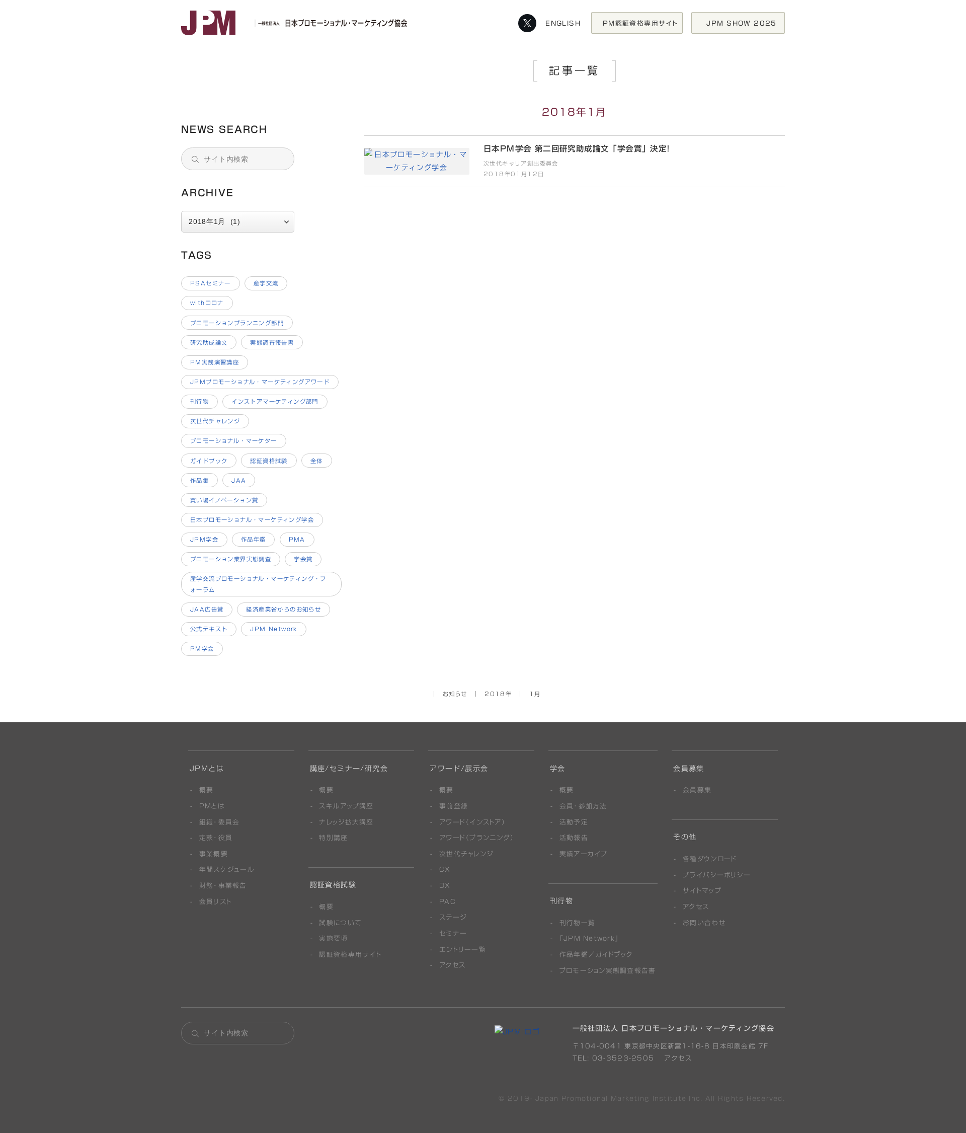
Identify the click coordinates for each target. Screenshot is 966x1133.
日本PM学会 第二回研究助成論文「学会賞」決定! (262, 83)
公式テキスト (208, 629)
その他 (684, 837)
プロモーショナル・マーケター (233, 440)
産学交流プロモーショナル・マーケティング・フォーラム (258, 584)
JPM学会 (204, 539)
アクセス (676, 1058)
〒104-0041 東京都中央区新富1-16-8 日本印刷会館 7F (671, 1046)
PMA (297, 539)
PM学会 (202, 648)
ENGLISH (563, 23)
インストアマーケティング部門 (274, 401)
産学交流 (266, 283)
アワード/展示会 (459, 768)
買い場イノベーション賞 (224, 500)
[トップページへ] (297, 23)
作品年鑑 (253, 539)
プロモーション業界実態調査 (230, 559)
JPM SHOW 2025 (745, 23)
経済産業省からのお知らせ (283, 609)
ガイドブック (208, 461)
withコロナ (207, 303)
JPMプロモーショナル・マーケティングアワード (260, 382)
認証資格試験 (268, 461)
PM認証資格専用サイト (641, 23)
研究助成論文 (208, 342)
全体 (316, 461)
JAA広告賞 (206, 609)
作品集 (199, 480)
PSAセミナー (210, 283)
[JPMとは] (517, 1031)
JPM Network (273, 629)
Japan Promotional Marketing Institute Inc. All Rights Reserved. (660, 1098)
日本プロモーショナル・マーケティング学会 (252, 519)
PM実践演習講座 (214, 362)
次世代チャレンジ (215, 421)
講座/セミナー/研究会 (349, 768)
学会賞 (303, 559)
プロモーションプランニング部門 (237, 323)
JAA (238, 480)
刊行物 (199, 401)
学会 (558, 768)
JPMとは (207, 768)
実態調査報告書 (272, 342)
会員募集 (688, 768)
